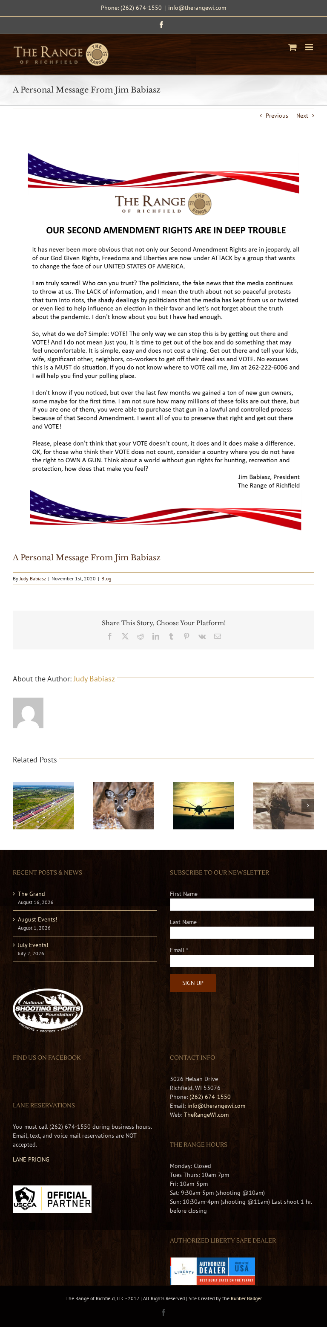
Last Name (183, 922)
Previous (277, 115)
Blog (106, 578)
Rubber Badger (246, 1298)
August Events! (37, 919)
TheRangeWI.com (206, 1114)
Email (179, 950)
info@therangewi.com (197, 8)
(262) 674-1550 (210, 1097)
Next (302, 115)
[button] (19, 805)
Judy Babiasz (33, 578)
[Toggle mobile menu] (309, 47)
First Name (184, 894)
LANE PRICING (31, 1159)
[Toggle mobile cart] (292, 47)
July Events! (33, 945)
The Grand (31, 894)
